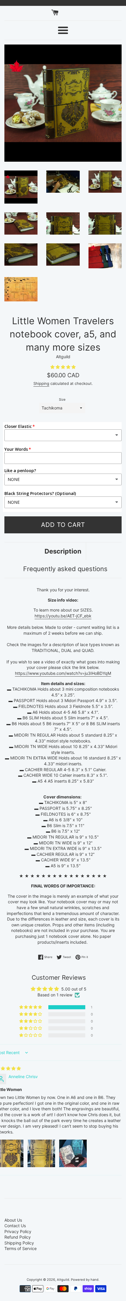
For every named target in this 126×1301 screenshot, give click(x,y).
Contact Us (15, 1225)
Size (62, 399)
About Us (13, 1220)
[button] (63, 366)
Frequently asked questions (65, 569)
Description (63, 551)
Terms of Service (20, 1248)
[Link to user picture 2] (41, 1153)
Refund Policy (17, 1237)
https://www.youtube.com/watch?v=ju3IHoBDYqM (63, 673)
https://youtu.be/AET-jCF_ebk (63, 615)
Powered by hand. (85, 1280)
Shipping (41, 383)
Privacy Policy (17, 1231)
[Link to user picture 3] (73, 1153)
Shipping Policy (19, 1242)
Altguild (63, 1280)
